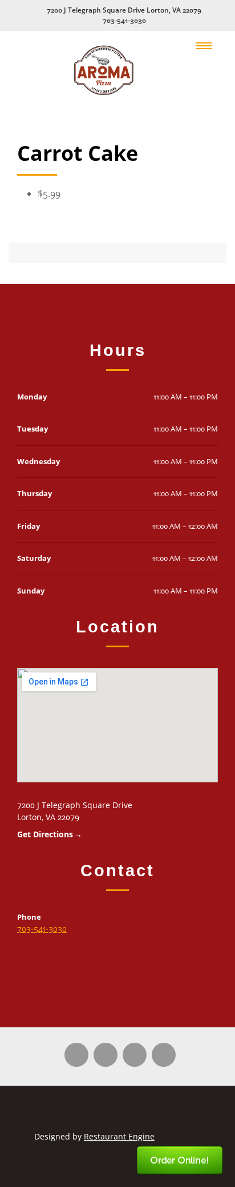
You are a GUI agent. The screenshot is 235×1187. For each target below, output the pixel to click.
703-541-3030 (124, 20)
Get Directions (45, 834)
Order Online (180, 1161)
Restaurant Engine (119, 1136)
